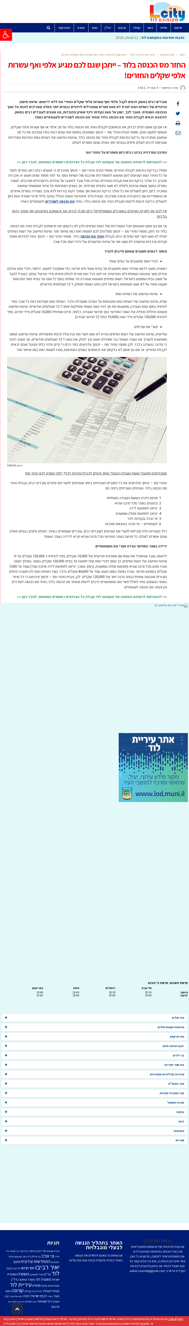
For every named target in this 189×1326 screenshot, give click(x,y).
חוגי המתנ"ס (176, 1083)
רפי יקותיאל (45, 1301)
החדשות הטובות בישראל (30, 1319)
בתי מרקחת (177, 1036)
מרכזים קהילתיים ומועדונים (167, 1074)
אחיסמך (33, 1251)
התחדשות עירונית (35, 1261)
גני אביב (47, 1256)
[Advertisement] (94, 670)
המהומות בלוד (15, 1256)
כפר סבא (16, 1323)
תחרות (28, 1301)
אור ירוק (42, 1251)
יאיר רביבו (47, 1267)
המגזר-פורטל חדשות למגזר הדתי (105, 1319)
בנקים (180, 1111)
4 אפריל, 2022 (148, 88)
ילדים (18, 1268)
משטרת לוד (43, 1279)
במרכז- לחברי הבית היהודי (89, 1323)
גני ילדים (178, 1055)
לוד (55, 1273)
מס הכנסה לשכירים (59, 201)
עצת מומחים (167, 54)
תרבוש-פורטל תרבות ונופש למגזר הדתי (146, 1319)
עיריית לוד (21, 1284)
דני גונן (27, 1256)
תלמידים (12, 1301)
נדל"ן (6, 1323)
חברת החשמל (175, 1102)
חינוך (16, 1261)
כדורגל (10, 1268)
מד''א (47, 1274)
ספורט (36, 1285)
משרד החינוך (27, 1279)
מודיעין (82, 1319)
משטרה (23, 1274)
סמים (44, 1285)
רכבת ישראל (39, 1296)
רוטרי (50, 1296)
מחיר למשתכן (36, 1274)
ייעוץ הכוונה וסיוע (173, 1045)
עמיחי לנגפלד (50, 1291)
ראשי (183, 54)
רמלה (26, 1296)
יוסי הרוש (28, 1268)
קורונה (18, 1290)
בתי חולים (178, 1017)
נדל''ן (14, 1279)
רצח (34, 1301)
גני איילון (36, 1256)
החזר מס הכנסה (92, 236)
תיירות (21, 1301)
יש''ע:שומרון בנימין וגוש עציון (120, 1323)
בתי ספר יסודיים (174, 1064)
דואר (181, 1121)
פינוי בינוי (37, 1291)
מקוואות (179, 1130)
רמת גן (12, 1319)
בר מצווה (14, 1251)
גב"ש (139, 1323)
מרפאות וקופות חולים (171, 1027)
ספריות (180, 1140)
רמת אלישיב (16, 1296)
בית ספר (23, 1251)
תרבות (55, 1306)
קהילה (27, 1291)
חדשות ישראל (29, 1323)
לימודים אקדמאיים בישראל (53, 1323)
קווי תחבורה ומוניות (172, 1093)
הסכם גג (55, 1262)
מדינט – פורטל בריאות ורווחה (60, 1319)
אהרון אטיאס (53, 1251)
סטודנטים (53, 1286)
